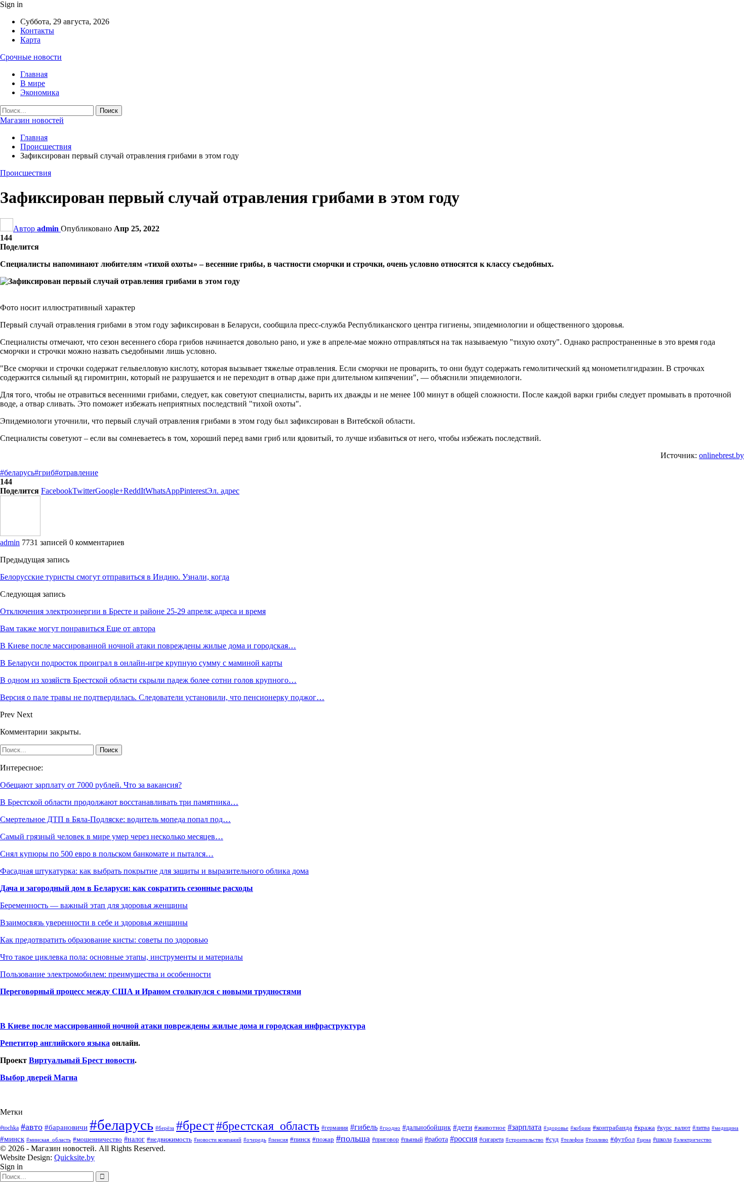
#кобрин (580, 1128)
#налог (134, 1139)
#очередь (254, 1140)
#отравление (76, 472)
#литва (701, 1127)
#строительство (525, 1140)
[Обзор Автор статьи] (20, 533)
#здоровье (556, 1128)
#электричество (693, 1139)
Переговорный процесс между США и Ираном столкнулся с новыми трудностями (150, 991)
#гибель (364, 1127)
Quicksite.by (74, 1157)
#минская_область (48, 1139)
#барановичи (66, 1127)
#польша (353, 1138)
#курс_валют (673, 1127)
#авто (32, 1127)
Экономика (39, 92)
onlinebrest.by (721, 455)
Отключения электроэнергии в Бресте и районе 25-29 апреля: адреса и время (133, 611)
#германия (334, 1127)
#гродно (390, 1128)
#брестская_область (267, 1125)
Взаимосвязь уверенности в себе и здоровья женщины (94, 922)
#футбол (622, 1139)
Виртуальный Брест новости (82, 1060)
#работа (436, 1139)
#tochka (9, 1127)
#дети (462, 1127)
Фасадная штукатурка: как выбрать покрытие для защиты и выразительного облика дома (154, 871)
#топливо (597, 1139)
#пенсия (278, 1139)
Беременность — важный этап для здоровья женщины (94, 905)
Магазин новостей (32, 120)
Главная (34, 74)
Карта (30, 39)
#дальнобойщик (426, 1127)
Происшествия (25, 173)
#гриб (44, 472)
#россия (463, 1138)
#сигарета (491, 1139)
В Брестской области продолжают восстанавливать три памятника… (119, 802)
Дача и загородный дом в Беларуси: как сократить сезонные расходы (126, 888)
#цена (644, 1139)
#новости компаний (217, 1139)
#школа (662, 1139)
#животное (490, 1127)
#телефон (572, 1140)
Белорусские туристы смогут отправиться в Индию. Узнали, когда (114, 577)
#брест (195, 1125)
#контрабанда (612, 1127)
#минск (12, 1138)
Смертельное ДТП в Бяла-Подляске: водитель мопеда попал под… (115, 819)
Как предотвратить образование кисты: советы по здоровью (104, 939)
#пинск (300, 1139)
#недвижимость (169, 1139)
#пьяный (412, 1139)
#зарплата (525, 1127)
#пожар (323, 1139)
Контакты (37, 30)
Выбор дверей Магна (38, 1077)
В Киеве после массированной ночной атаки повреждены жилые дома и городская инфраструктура (182, 1026)
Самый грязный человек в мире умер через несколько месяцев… (111, 836)
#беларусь (17, 472)
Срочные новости (31, 57)
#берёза (164, 1128)
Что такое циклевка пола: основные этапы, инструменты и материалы (121, 957)
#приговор (385, 1139)
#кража (644, 1127)
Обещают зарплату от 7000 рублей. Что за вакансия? (91, 785)
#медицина (725, 1128)
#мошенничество (97, 1139)
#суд (552, 1139)
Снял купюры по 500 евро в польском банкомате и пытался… (107, 853)
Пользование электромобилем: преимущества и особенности (105, 974)
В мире (32, 83)
